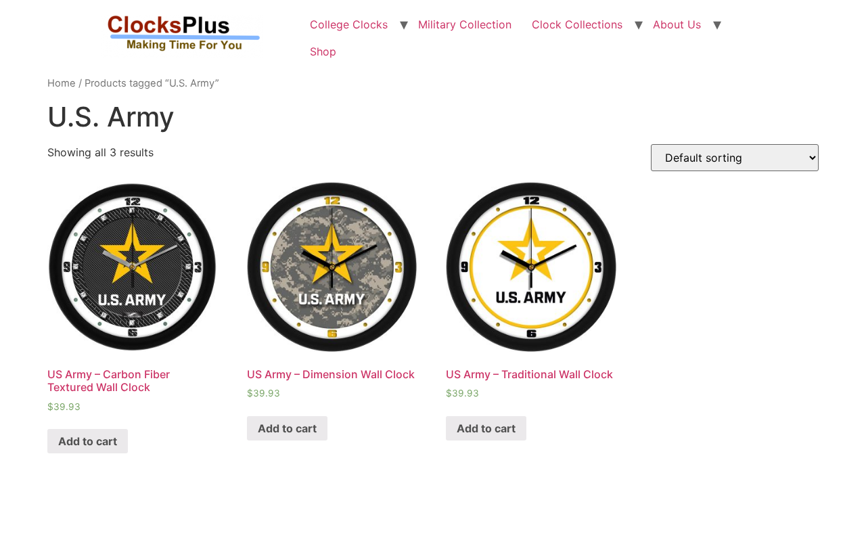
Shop (323, 51)
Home (61, 83)
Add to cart (87, 441)
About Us (677, 24)
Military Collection (464, 24)
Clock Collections (577, 24)
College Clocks (349, 24)
